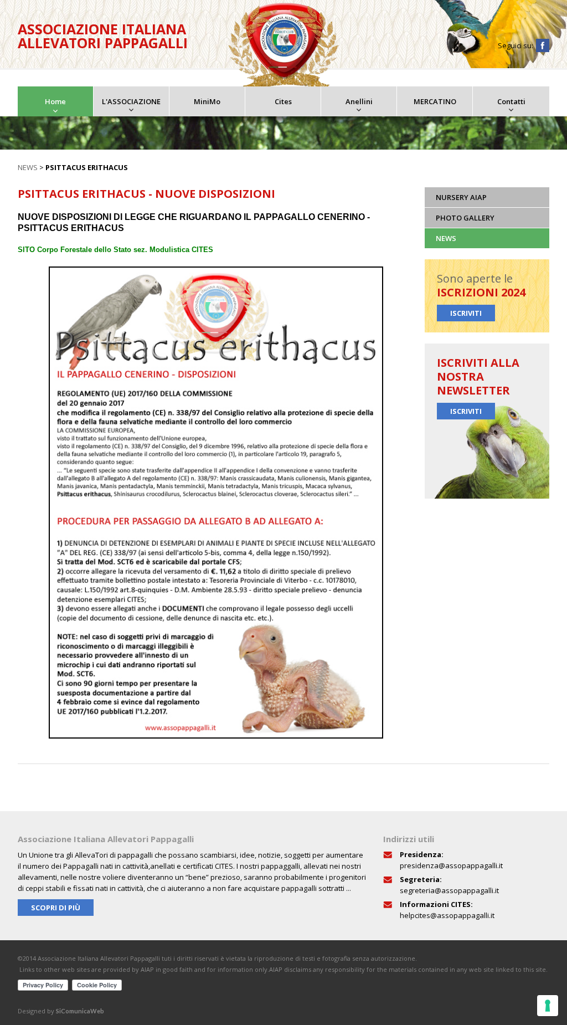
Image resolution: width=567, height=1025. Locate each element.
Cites (283, 101)
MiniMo (207, 101)
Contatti (511, 101)
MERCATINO (435, 101)
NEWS (28, 167)
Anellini (359, 101)
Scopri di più (55, 908)
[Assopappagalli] (283, 44)
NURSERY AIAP (461, 197)
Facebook (542, 45)
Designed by (61, 1011)
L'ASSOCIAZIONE (131, 101)
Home (55, 101)
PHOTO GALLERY (465, 218)
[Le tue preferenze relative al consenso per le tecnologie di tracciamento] (547, 1005)
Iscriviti (466, 313)
